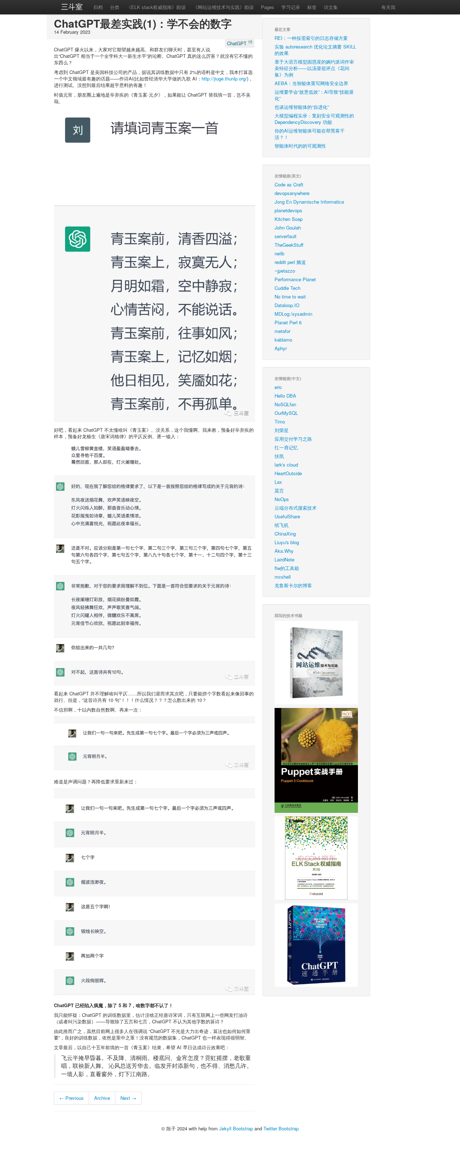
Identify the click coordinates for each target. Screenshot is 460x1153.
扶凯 (279, 456)
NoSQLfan (285, 404)
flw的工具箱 (287, 568)
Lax (278, 481)
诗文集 (331, 7)
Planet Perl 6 (288, 322)
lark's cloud (286, 464)
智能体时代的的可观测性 (300, 145)
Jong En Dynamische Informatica (309, 201)
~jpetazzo (285, 270)
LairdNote (284, 559)
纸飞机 (282, 525)
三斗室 (72, 6)
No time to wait (290, 296)
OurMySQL (286, 412)
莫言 (279, 490)
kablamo (283, 339)
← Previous (71, 1097)
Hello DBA (285, 395)
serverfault (285, 236)
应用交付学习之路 (293, 438)
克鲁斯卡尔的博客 (293, 585)
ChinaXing (285, 533)
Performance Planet (295, 279)
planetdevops (288, 210)
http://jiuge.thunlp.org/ (224, 78)
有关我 (388, 7)
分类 (114, 7)
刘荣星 (282, 430)
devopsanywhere (292, 193)
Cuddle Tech (287, 287)
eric (278, 387)
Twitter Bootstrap (281, 1128)
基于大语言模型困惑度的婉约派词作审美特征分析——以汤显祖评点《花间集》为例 (314, 68)
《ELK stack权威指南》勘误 (156, 7)
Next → (128, 1097)
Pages (267, 7)
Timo (280, 421)
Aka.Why (284, 550)
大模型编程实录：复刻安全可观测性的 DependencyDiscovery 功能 (314, 118)
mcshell (283, 576)
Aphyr (281, 348)
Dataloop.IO (287, 305)
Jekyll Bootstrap (236, 1128)
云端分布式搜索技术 (296, 507)
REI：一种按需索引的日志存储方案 (311, 37)
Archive (102, 1097)
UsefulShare (287, 516)
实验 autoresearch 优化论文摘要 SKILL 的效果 (315, 49)
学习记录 (290, 7)
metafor (282, 331)
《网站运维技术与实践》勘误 (223, 7)
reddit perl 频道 (290, 262)
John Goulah (288, 227)
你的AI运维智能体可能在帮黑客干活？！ (310, 133)
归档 (98, 7)
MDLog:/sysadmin (293, 313)
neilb (279, 253)
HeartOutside (288, 473)
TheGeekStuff (289, 244)
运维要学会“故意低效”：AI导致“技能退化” (314, 95)
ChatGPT (239, 43)
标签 (312, 7)
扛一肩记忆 (286, 447)
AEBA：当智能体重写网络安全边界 (311, 83)
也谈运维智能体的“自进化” (302, 106)
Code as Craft (289, 184)
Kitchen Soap (289, 219)
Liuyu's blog (287, 542)
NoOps (282, 499)
